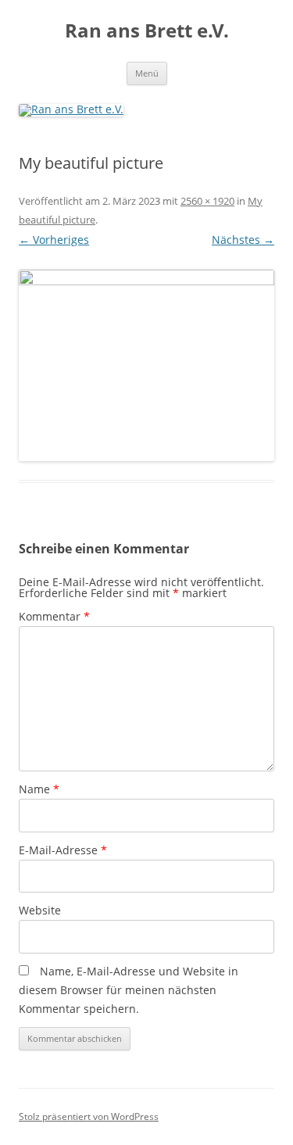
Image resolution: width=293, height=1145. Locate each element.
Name (39, 789)
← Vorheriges (54, 239)
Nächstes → (243, 239)
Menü (147, 73)
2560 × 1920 (207, 201)
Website (40, 910)
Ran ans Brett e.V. (147, 31)
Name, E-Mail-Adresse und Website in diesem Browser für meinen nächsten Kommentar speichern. (128, 990)
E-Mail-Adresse (63, 850)
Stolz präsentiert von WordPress (89, 1116)
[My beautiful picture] (146, 365)
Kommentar (54, 616)
